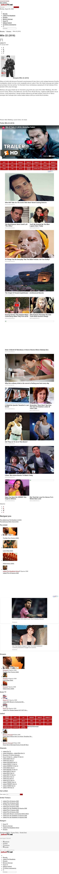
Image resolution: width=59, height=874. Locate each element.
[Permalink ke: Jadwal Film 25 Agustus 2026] (5, 569)
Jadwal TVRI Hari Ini (8, 787)
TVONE (31, 724)
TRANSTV (23, 724)
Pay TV (48, 724)
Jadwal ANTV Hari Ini (8, 758)
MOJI (32, 720)
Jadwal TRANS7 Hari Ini (9, 782)
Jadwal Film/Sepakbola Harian (11, 571)
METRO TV (15, 720)
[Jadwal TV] (7, 5)
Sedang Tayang (7, 717)
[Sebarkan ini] (3, 48)
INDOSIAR (31, 717)
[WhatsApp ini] (3, 53)
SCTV (7, 724)
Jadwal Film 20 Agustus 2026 (11, 812)
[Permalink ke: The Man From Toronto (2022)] (10, 535)
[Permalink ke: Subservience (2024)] (10, 560)
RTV (48, 720)
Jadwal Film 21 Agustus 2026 (11, 810)
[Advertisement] (29, 88)
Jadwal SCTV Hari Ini (8, 780)
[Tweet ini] (3, 49)
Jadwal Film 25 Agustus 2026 (11, 573)
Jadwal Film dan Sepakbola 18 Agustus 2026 (15, 817)
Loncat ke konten (4, 1)
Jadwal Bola (7, 727)
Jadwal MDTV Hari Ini (9, 768)
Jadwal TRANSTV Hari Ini (10, 784)
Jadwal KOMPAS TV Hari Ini (10, 766)
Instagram (6, 845)
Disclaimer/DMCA (5, 832)
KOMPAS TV (48, 717)
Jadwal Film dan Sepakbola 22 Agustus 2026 (15, 808)
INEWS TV (40, 717)
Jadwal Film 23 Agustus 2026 (11, 806)
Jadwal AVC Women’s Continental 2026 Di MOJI (16, 814)
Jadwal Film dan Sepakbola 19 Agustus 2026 (15, 815)
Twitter (6, 843)
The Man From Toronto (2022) (11, 538)
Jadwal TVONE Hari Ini (9, 786)
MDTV (7, 720)
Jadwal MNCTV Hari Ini (9, 771)
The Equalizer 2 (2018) (11, 520)
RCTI (40, 720)
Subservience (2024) (8, 563)
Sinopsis (5, 670)
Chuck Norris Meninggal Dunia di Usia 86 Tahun (16, 745)
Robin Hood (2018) (9, 522)
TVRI (40, 724)
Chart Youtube (23, 727)
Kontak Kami (23, 832)
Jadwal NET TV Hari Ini (9, 775)
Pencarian (16, 7)
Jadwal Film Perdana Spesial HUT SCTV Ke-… (15, 710)
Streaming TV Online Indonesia (11, 755)
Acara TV (5, 700)
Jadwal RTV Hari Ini (8, 778)
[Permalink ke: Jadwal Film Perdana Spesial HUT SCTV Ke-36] (5, 706)
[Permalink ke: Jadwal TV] (1, 41)
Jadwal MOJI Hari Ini (8, 773)
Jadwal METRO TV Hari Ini (10, 769)
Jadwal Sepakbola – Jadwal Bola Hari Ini (14, 753)
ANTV (15, 717)
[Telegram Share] (3, 51)
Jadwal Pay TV (7, 751)
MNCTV (23, 720)
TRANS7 (15, 724)
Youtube (6, 847)
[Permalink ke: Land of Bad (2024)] (10, 548)
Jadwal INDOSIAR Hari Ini (10, 762)
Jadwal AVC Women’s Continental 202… (14, 702)
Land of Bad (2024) (8, 551)
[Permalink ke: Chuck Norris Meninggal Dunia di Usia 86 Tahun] (5, 741)
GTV (23, 717)
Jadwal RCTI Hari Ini (8, 777)
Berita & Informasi (8, 734)
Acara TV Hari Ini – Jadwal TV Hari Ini (13, 757)
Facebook (6, 841)
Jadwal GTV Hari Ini (8, 760)
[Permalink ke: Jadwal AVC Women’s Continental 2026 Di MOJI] (5, 698)
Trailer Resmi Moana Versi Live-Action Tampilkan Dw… (18, 736)
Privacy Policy (15, 832)
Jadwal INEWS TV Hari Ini (10, 764)
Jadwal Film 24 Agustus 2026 (11, 803)
